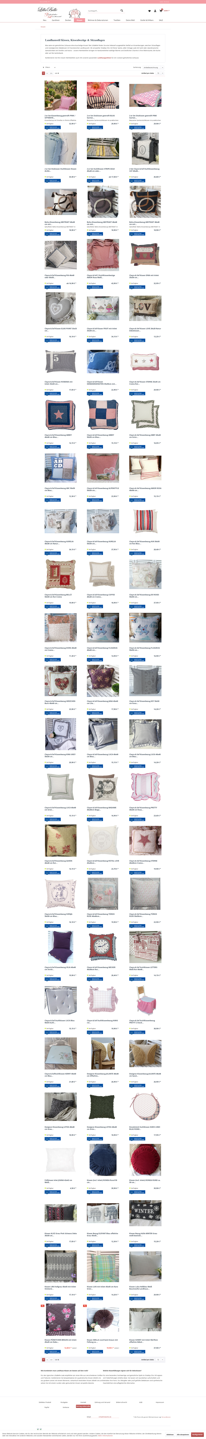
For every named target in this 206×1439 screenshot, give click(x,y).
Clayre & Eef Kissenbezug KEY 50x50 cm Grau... (144, 702)
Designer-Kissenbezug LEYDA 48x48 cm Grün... (102, 1128)
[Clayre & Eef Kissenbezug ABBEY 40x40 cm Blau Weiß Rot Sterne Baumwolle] (61, 415)
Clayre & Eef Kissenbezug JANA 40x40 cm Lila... (102, 702)
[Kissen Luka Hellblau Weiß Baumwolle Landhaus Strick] (145, 1266)
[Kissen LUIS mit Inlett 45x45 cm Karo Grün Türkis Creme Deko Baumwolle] (103, 1266)
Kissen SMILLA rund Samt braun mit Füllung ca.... (102, 1341)
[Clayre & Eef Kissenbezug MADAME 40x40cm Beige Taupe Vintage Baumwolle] (103, 787)
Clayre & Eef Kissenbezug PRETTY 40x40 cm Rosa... (143, 809)
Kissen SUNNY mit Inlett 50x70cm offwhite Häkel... (143, 1341)
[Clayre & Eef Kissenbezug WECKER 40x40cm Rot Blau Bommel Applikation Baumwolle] (103, 947)
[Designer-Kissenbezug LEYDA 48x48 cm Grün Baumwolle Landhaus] (103, 1107)
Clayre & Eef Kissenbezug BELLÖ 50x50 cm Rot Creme (58, 596)
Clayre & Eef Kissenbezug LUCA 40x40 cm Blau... (102, 755)
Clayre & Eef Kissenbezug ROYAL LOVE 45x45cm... (103, 862)
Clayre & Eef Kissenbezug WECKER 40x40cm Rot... (101, 968)
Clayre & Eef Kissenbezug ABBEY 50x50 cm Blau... (100, 436)
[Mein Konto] (155, 11)
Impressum (160, 1402)
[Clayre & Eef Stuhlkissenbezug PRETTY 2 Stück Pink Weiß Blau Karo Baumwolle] (145, 1000)
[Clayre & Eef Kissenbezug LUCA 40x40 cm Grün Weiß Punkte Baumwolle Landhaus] (61, 787)
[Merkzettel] (149, 11)
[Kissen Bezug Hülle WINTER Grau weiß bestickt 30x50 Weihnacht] (145, 1213)
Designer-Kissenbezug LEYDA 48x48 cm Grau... (59, 1128)
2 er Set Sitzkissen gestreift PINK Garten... (143, 117)
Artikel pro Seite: (148, 73)
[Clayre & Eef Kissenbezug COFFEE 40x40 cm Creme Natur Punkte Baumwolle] (103, 574)
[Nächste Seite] (47, 73)
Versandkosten (166, 1417)
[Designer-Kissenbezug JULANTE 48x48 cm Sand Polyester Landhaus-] (145, 1053)
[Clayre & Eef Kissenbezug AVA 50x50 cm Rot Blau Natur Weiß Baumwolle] (145, 521)
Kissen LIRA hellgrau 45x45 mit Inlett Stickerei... (60, 1288)
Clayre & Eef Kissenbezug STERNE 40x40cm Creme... (143, 862)
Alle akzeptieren (183, 1435)
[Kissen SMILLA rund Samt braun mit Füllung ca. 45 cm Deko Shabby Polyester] (103, 1320)
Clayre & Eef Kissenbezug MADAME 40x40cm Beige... (101, 809)
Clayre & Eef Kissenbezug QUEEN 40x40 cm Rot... (58, 862)
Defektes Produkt (45, 1402)
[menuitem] (106, 11)
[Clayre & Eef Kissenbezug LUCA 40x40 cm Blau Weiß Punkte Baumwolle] (103, 734)
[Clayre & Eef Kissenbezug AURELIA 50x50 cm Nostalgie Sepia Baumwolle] (103, 521)
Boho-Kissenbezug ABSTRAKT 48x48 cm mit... (60, 223)
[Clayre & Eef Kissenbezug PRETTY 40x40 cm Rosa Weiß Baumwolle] (145, 787)
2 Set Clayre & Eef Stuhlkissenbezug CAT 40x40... (144, 170)
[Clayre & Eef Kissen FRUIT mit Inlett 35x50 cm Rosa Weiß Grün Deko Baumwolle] (103, 308)
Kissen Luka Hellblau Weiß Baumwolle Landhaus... (140, 1288)
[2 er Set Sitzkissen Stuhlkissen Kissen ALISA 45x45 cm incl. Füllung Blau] (61, 149)
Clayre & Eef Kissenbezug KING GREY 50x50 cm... (60, 755)
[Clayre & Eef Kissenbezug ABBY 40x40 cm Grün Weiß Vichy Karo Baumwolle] (145, 415)
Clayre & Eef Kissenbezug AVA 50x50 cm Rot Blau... (144, 542)
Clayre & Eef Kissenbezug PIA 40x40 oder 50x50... (59, 276)
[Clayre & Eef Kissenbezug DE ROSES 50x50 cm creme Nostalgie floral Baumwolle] (145, 574)
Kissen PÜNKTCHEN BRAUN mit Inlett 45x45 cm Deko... (60, 1341)
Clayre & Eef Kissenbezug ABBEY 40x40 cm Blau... (58, 436)
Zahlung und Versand (102, 1402)
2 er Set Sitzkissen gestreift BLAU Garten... (101, 117)
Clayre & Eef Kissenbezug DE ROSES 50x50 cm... (144, 596)
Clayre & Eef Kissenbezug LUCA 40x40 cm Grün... (60, 809)
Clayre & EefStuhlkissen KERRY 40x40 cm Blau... (60, 1075)
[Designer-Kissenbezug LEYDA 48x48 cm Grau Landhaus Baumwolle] (61, 1107)
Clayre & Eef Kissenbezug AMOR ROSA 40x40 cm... (145, 489)
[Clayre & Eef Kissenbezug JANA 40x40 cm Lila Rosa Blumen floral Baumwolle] (103, 681)
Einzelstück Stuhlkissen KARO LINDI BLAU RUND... (144, 1128)
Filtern (47, 67)
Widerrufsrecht (121, 1402)
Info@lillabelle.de (105, 1417)
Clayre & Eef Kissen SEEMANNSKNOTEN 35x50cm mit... (102, 383)
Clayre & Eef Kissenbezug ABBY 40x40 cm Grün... (145, 436)
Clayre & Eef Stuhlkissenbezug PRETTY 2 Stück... (142, 1021)
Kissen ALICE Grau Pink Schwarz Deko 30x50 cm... (61, 1234)
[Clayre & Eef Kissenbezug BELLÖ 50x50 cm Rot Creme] (61, 574)
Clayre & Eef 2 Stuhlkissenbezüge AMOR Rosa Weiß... (101, 276)
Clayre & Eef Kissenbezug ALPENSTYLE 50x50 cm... (103, 489)
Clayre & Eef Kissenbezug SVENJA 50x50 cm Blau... (58, 915)
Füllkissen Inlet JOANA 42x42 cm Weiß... (58, 1181)
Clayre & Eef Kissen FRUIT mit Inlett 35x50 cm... (102, 329)
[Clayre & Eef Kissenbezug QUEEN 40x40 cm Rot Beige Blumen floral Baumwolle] (61, 841)
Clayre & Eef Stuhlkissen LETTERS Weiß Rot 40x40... (143, 968)
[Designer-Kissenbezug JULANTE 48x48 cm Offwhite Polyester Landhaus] (103, 1053)
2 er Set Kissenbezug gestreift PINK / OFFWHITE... (60, 117)
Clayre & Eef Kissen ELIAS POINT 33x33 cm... (61, 329)
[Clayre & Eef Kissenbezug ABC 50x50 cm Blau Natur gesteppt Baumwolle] (61, 468)
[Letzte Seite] (51, 73)
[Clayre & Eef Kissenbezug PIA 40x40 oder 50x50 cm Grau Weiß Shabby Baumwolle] (61, 255)
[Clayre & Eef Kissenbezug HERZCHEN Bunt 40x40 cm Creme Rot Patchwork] (61, 681)
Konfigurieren (197, 1435)
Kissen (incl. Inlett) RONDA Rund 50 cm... (102, 1181)
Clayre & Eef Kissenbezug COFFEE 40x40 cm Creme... (101, 596)
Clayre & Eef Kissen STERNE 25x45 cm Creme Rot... (145, 383)
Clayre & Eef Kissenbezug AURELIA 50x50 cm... (101, 542)
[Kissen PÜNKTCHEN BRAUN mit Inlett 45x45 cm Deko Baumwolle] (61, 1320)
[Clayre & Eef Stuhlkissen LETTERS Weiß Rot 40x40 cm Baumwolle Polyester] (145, 947)
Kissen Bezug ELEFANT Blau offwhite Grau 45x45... (102, 1234)
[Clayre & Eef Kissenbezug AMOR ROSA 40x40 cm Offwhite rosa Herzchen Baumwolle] (145, 468)
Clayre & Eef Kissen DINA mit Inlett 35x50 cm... (144, 276)
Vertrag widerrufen (83, 1406)
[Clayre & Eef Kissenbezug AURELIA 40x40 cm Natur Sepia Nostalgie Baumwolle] (61, 521)
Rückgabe (64, 1402)
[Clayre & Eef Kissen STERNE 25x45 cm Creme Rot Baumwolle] (145, 361)
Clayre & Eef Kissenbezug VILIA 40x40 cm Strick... (60, 968)
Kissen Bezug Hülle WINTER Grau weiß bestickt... (143, 1234)
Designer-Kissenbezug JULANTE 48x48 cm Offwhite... (103, 1075)
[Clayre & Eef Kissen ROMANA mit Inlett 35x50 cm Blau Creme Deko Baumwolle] (61, 361)
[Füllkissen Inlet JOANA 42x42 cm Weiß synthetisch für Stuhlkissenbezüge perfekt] (61, 1160)
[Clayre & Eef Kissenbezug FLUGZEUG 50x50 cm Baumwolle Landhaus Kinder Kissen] (145, 628)
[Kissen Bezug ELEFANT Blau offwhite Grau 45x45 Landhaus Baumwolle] (103, 1213)
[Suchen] (122, 11)
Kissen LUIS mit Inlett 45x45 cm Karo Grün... (102, 1288)
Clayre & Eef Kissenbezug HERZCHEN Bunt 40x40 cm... (60, 702)
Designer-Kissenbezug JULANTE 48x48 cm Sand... (145, 1075)
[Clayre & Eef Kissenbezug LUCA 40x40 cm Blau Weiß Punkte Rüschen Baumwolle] (145, 734)
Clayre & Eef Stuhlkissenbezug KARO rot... (102, 1021)
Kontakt (83, 1402)
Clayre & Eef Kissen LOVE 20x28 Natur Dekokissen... (145, 329)
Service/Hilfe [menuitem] (44, 2)
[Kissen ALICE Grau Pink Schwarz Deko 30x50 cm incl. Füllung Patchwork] (61, 1213)
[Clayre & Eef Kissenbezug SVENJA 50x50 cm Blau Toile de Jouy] (61, 894)
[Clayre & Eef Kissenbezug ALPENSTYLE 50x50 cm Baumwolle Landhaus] (103, 468)
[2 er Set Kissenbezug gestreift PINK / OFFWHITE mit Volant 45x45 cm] (61, 95)
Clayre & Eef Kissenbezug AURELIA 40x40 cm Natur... (59, 542)
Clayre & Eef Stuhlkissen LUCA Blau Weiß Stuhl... (60, 1021)
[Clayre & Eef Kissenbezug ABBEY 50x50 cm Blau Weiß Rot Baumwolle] (103, 415)
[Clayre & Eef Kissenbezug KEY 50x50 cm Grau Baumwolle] (145, 681)
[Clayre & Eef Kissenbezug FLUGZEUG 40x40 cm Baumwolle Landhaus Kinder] (103, 628)
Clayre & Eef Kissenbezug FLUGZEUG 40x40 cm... (102, 649)
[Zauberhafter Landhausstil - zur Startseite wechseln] (58, 13)
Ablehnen (170, 1435)
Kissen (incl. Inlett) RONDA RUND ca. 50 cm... (145, 1181)
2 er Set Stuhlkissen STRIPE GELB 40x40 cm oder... (101, 170)
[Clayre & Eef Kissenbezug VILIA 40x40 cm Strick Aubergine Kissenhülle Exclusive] (61, 947)
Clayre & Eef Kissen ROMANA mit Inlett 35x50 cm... (59, 383)
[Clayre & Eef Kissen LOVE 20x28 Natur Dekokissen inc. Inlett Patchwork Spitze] (145, 308)
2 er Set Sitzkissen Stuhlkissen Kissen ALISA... (60, 170)
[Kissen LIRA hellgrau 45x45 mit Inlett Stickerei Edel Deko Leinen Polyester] (61, 1266)
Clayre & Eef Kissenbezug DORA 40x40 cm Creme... (60, 649)
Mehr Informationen (105, 1436)
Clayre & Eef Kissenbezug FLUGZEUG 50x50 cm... (144, 649)
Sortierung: (137, 67)
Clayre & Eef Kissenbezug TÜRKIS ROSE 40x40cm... (101, 915)
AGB (140, 1402)
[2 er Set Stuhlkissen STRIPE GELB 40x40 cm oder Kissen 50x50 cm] (103, 149)
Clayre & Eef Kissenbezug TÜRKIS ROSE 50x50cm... (143, 915)
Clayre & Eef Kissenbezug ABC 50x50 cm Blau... (60, 489)
